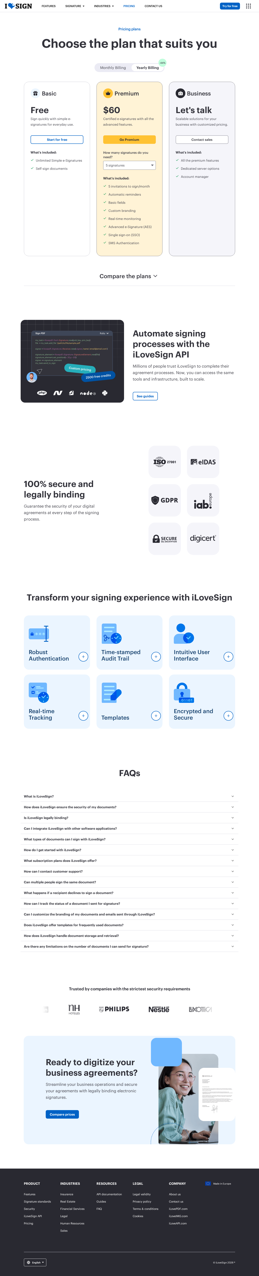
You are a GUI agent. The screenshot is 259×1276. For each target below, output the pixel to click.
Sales (64, 1230)
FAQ (99, 1208)
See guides (145, 396)
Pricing (129, 6)
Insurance (66, 1194)
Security (29, 1208)
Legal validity (142, 1194)
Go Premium (129, 139)
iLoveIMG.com (178, 1216)
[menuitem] (129, 796)
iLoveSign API (33, 1216)
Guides (101, 1201)
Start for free (57, 139)
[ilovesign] (18, 6)
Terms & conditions (145, 1208)
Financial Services (72, 1208)
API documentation (109, 1194)
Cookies (138, 1216)
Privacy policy (142, 1201)
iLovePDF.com (178, 1208)
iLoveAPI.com (178, 1223)
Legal (64, 1216)
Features (49, 6)
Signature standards (37, 1201)
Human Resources (72, 1223)
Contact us (153, 6)
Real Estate (67, 1201)
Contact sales (201, 139)
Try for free (230, 6)
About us (175, 1194)
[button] (113, 67)
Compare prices (62, 1114)
